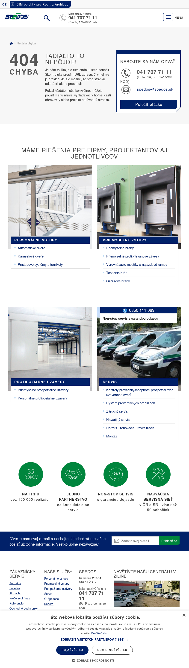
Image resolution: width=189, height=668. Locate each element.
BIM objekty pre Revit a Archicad (42, 4)
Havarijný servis (118, 419)
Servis (110, 381)
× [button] (184, 615)
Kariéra (48, 604)
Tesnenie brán (116, 272)
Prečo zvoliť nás (19, 598)
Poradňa (14, 588)
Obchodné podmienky (23, 608)
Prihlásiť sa (169, 540)
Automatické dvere (31, 247)
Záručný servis (117, 411)
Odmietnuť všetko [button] (112, 650)
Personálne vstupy (35, 240)
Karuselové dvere (31, 256)
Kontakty (15, 583)
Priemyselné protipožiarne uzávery (43, 389)
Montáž (111, 436)
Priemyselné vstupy (125, 240)
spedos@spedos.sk (155, 89)
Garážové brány (118, 280)
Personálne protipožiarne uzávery (42, 398)
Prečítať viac (99, 633)
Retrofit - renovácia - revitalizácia (130, 427)
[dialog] (94, 639)
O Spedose (51, 599)
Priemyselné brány (120, 247)
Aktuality (15, 593)
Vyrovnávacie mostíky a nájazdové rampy (136, 264)
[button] (95, 639)
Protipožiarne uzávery (39, 381)
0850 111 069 (141, 310)
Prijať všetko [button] (72, 650)
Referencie (16, 603)
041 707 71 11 (82, 17)
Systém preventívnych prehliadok (130, 402)
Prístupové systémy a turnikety (40, 264)
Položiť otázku (148, 104)
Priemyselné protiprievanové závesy (132, 256)
